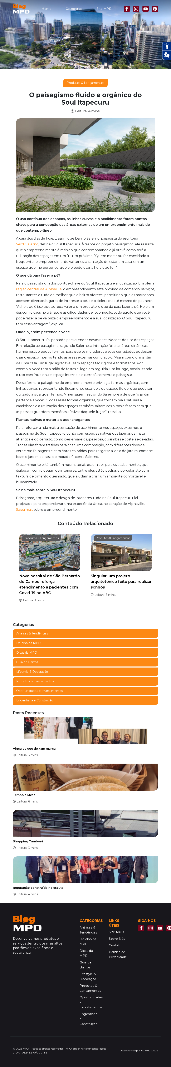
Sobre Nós (117, 939)
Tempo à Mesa (24, 795)
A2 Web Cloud (149, 1050)
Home (47, 9)
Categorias (74, 9)
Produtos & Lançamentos (85, 83)
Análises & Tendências (32, 633)
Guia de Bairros (27, 662)
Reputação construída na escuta (38, 888)
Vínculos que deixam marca (34, 748)
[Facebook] (127, 9)
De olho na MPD (28, 643)
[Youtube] (145, 9)
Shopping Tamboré (28, 841)
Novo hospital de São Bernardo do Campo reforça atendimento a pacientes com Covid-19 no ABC (49, 584)
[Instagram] (136, 9)
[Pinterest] (155, 9)
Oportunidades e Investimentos (39, 691)
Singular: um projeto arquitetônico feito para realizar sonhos (121, 582)
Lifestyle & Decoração (32, 672)
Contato (115, 945)
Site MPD (104, 9)
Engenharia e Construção (34, 700)
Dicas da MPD (26, 652)
